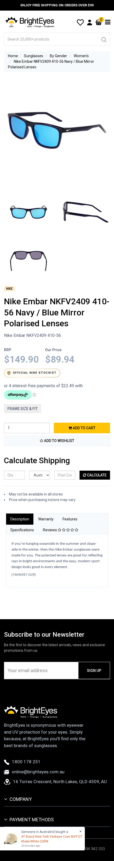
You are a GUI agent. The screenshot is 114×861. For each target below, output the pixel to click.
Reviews (50, 530)
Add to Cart (83, 428)
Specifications (22, 530)
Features (70, 519)
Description (19, 519)
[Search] (103, 39)
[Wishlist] (80, 22)
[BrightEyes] (30, 22)
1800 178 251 (26, 761)
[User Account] (89, 22)
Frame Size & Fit (22, 409)
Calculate (96, 475)
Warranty (46, 519)
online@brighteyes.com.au (38, 771)
